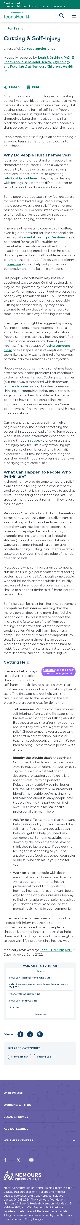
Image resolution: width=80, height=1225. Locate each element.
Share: (9, 1034)
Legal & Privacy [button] (16, 1117)
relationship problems (21, 178)
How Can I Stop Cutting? (24, 1000)
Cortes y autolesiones (38, 48)
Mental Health (19, 1056)
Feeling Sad (44, 1056)
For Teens (15, 28)
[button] (12, 87)
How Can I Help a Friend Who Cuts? (30, 977)
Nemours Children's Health (20, 5)
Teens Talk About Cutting (24, 994)
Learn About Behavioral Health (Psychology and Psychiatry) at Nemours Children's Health (38, 66)
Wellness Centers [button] (18, 1140)
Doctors (44, 5)
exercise (14, 264)
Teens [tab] (40, 971)
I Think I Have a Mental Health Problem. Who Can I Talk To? (39, 986)
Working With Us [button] (17, 1105)
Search (61, 15)
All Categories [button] (16, 1129)
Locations (59, 5)
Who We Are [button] (13, 1093)
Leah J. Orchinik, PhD (56, 57)
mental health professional (44, 237)
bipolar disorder (16, 386)
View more (40, 1014)
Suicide (14, 1007)
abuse (34, 440)
